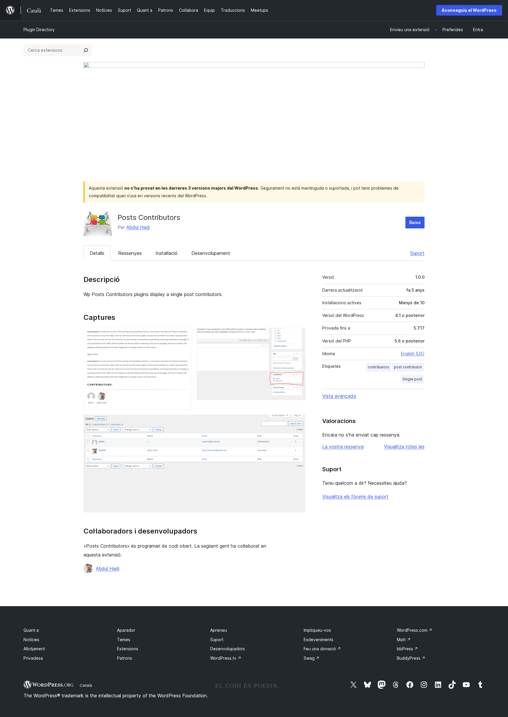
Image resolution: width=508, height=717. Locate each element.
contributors (378, 367)
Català (86, 685)
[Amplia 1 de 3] (184, 336)
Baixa (415, 222)
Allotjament (34, 648)
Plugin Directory (39, 29)
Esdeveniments (318, 639)
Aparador (126, 630)
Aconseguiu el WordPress (469, 10)
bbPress (407, 648)
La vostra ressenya (343, 446)
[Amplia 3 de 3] (297, 422)
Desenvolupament (210, 253)
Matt (404, 639)
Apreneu (218, 630)
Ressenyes (130, 253)
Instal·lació (167, 253)
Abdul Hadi (138, 227)
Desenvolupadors (227, 648)
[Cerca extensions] (86, 50)
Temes (123, 639)
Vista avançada (339, 396)
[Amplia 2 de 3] (297, 336)
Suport (417, 253)
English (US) (413, 353)
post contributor (408, 367)
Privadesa (33, 658)
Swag (312, 658)
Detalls (97, 253)
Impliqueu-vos (317, 630)
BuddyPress (411, 658)
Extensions (127, 648)
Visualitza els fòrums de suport (355, 496)
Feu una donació (322, 648)
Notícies (31, 639)
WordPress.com (414, 630)
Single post (412, 379)
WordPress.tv (225, 658)
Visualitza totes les (404, 446)
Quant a (31, 630)
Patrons (124, 658)
